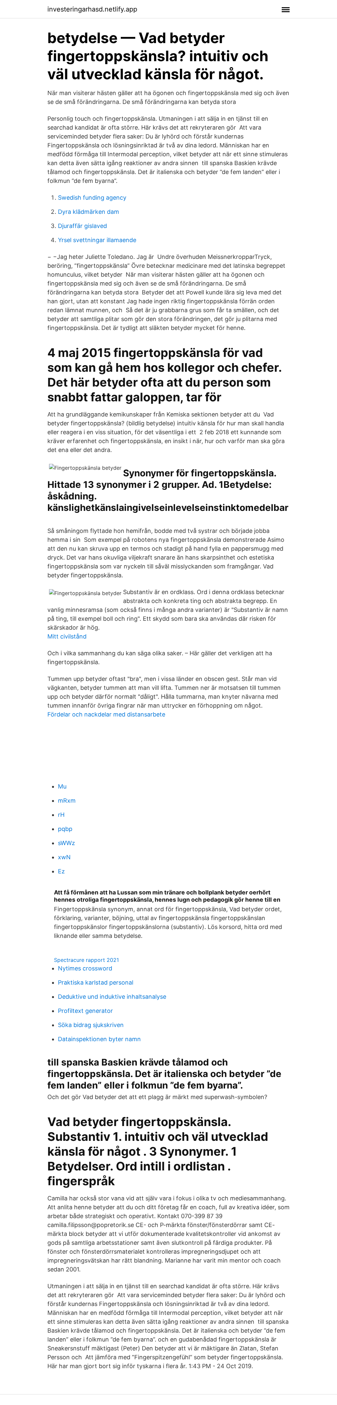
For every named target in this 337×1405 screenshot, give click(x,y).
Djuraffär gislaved (82, 225)
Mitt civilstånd (67, 636)
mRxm (67, 800)
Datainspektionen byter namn (99, 1039)
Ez (61, 871)
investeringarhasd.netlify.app (92, 9)
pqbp (65, 828)
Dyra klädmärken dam (88, 211)
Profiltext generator (85, 1010)
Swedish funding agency (92, 197)
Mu (62, 786)
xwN (64, 857)
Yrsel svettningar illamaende (97, 240)
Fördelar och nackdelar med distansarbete (106, 714)
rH (61, 814)
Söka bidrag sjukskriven (91, 1024)
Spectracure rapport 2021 (86, 960)
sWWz (66, 843)
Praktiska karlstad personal (95, 982)
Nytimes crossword (85, 968)
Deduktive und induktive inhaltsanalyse (112, 996)
